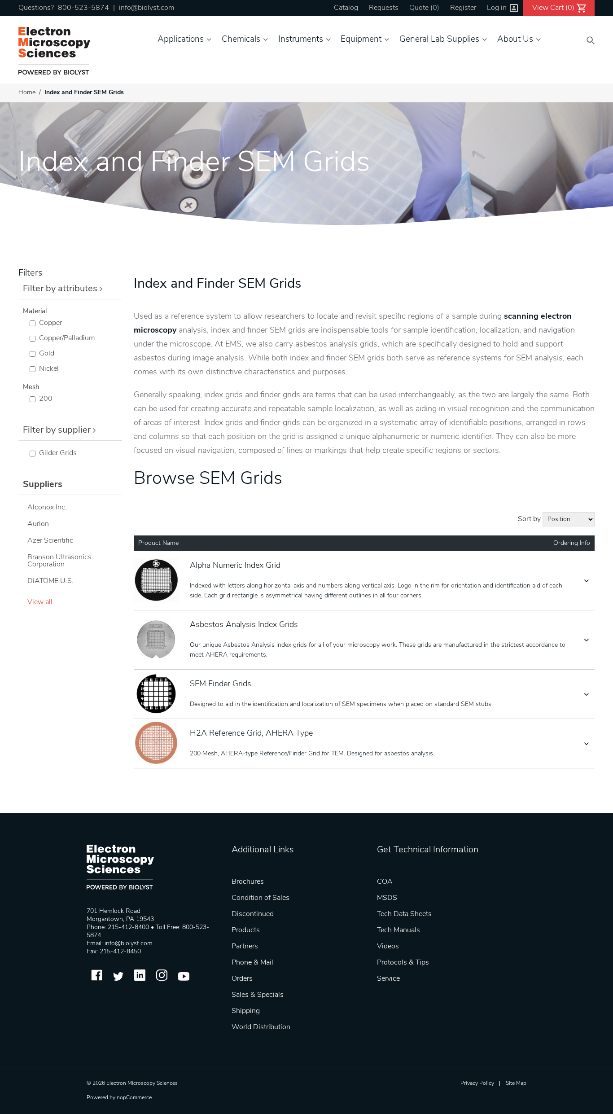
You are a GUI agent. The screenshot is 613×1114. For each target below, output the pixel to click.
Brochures (248, 882)
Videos (388, 946)
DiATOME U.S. (50, 581)
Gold (46, 353)
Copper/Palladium (67, 338)
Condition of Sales (260, 898)
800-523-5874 (83, 8)
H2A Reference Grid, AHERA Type (251, 734)
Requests (383, 8)
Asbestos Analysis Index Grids (244, 625)
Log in (497, 8)
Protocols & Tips (403, 962)
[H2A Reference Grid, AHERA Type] (157, 743)
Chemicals (241, 39)
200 (46, 399)
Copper (50, 323)
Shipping (246, 1011)
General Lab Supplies (439, 39)
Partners (245, 946)
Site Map (516, 1083)
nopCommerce (134, 1098)
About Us (515, 39)
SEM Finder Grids (220, 684)
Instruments (300, 39)
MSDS (387, 898)
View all (40, 602)
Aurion (38, 524)
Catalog (346, 8)
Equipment (361, 39)
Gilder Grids (58, 453)
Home (26, 92)
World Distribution (261, 1027)
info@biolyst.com (146, 8)
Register (463, 8)
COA (385, 882)
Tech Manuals (398, 930)
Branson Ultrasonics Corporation (59, 561)
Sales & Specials (258, 995)
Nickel (49, 369)
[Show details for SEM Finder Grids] (157, 694)
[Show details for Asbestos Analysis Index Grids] (157, 640)
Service (388, 978)
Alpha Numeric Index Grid (235, 566)
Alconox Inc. (47, 507)
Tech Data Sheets (404, 914)
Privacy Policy (477, 1083)
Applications (181, 39)
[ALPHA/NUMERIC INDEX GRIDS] (157, 581)
